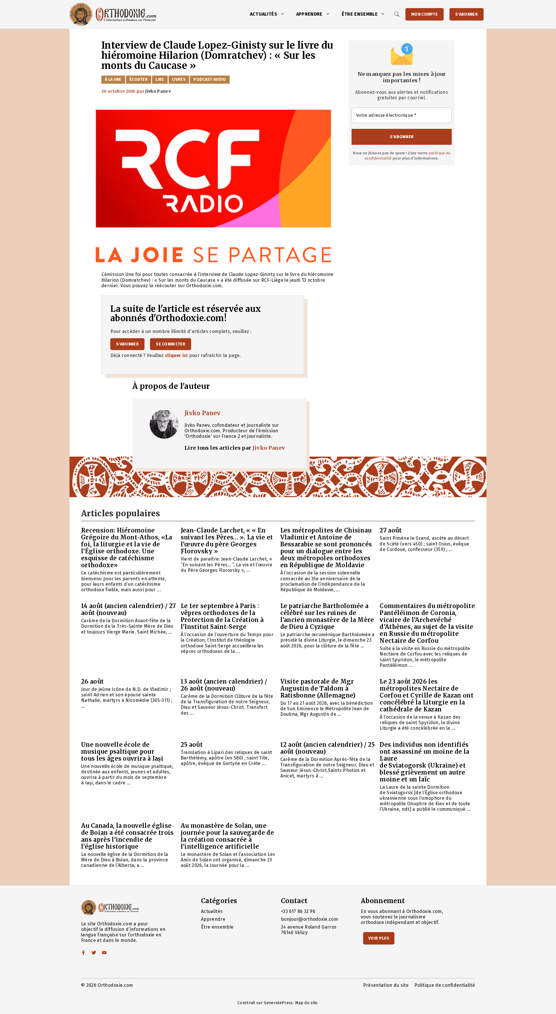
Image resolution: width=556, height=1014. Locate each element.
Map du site (306, 1002)
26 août (92, 681)
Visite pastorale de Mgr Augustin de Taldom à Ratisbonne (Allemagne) (318, 688)
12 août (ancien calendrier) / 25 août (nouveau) (327, 748)
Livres (179, 79)
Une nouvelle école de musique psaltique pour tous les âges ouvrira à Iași (122, 751)
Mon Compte (424, 14)
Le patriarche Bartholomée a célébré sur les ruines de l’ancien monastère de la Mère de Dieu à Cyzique (327, 616)
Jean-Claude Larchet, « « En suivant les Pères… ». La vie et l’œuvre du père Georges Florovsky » (227, 541)
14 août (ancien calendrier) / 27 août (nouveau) (128, 609)
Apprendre (309, 14)
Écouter (138, 79)
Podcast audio (209, 79)
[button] (283, 14)
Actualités (263, 14)
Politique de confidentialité (444, 985)
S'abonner (466, 14)
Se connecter (170, 344)
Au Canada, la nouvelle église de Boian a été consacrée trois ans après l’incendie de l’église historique (127, 836)
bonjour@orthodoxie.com (309, 919)
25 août (192, 744)
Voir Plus (378, 938)
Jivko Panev (202, 413)
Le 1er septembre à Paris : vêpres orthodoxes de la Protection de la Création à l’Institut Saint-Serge (222, 616)
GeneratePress (278, 1002)
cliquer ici (176, 355)
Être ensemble (360, 14)
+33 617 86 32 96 (298, 911)
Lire (160, 79)
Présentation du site (386, 985)
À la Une (113, 79)
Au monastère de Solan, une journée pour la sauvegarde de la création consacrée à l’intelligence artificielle (227, 836)
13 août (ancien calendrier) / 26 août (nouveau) (224, 685)
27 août (391, 530)
